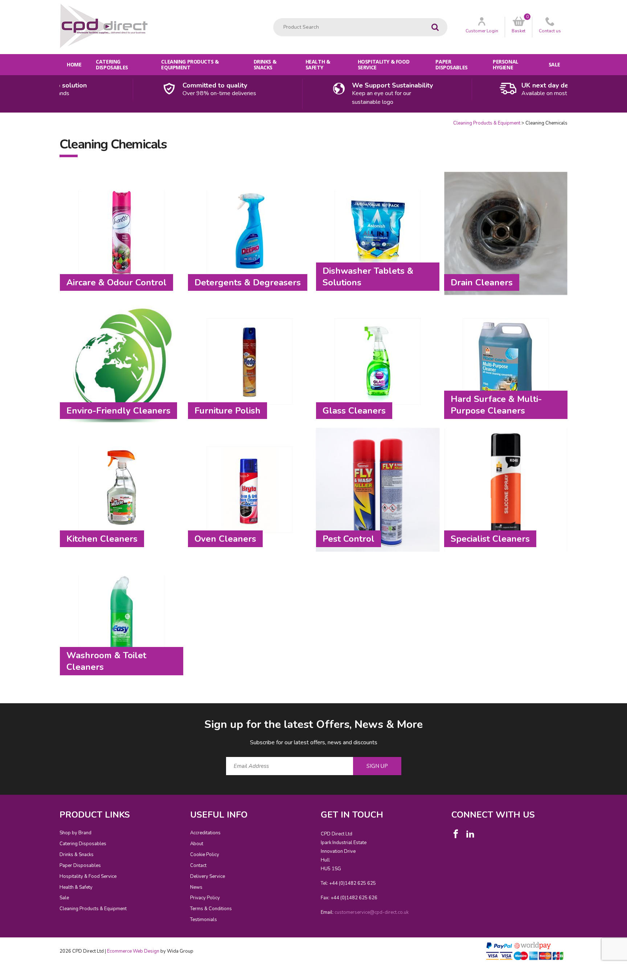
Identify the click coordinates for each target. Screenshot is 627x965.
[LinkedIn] (470, 834)
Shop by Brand (75, 833)
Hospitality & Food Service (383, 64)
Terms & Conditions (211, 908)
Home (74, 64)
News (196, 887)
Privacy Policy (205, 898)
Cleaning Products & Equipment (189, 64)
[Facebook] (455, 834)
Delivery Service (207, 876)
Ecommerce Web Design (133, 951)
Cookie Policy (204, 854)
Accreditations (205, 833)
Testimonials (203, 919)
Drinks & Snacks (265, 64)
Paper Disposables (451, 64)
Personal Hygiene (506, 64)
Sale (554, 64)
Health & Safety (318, 64)
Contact (198, 865)
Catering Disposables (112, 64)
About (196, 843)
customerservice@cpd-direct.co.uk (372, 912)
